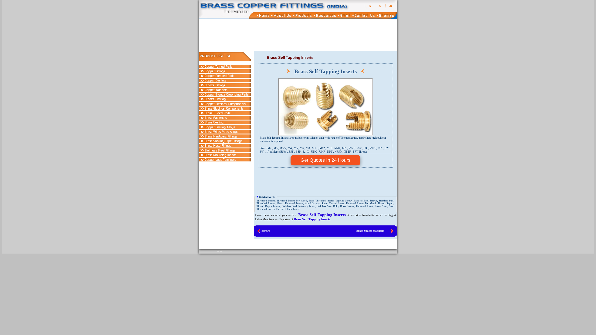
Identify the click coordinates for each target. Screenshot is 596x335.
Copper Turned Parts (326, 49)
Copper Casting (383, 49)
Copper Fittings (345, 49)
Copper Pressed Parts (365, 49)
